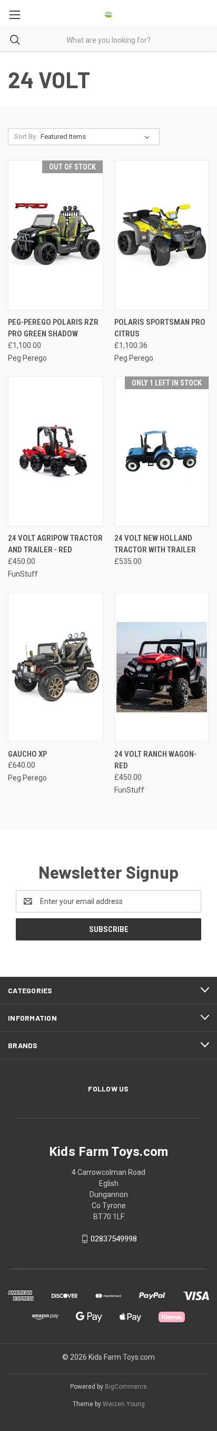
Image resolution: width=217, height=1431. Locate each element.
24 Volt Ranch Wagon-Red (155, 760)
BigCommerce (126, 1386)
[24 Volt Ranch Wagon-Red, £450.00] (162, 667)
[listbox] (97, 137)
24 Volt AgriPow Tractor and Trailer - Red (55, 544)
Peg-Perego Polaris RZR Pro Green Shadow (53, 328)
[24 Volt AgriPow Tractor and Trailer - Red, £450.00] (55, 451)
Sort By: (25, 136)
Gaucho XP (27, 754)
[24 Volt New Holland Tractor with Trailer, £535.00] (162, 451)
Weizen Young (124, 1404)
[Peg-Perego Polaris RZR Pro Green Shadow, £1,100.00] (55, 235)
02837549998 (114, 1239)
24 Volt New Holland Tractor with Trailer (155, 544)
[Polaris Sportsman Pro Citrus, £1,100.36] (162, 235)
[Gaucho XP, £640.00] (55, 667)
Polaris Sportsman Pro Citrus (159, 328)
